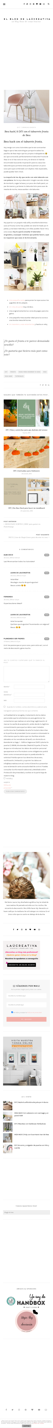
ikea (44, 372)
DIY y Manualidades (26, 127)
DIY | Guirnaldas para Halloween (26, 471)
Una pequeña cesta (17, 300)
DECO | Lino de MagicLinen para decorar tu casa (28, 537)
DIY (6, 372)
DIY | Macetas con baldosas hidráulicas (30, 1124)
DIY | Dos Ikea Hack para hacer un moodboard (26, 508)
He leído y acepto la (8, 783)
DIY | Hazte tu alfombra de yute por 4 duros (31, 1102)
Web (5, 700)
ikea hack (8, 376)
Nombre (7, 687)
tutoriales (19, 376)
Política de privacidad (34, 1012)
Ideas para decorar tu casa (29, 372)
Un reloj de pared (16, 307)
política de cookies (38, 1423)
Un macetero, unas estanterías (21, 324)
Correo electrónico (8, 693)
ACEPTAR (26, 1426)
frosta (13, 372)
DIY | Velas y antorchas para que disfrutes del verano (26, 430)
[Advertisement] (26, 54)
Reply (46, 555)
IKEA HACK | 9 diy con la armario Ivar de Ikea (31, 1135)
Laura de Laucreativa (20, 573)
